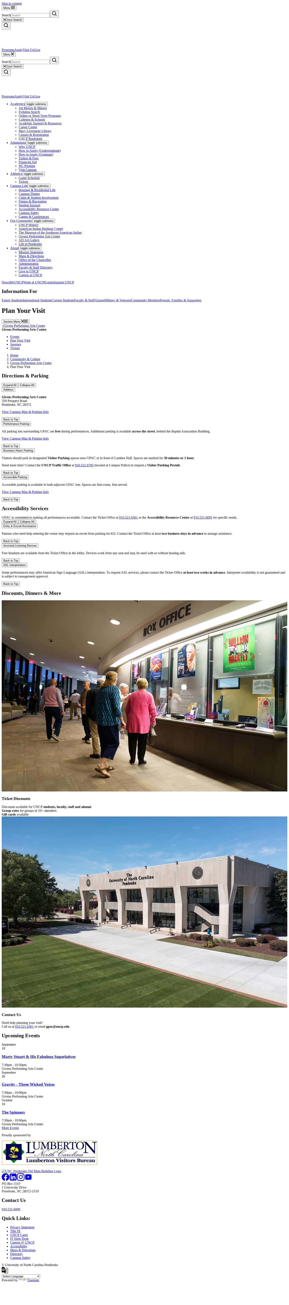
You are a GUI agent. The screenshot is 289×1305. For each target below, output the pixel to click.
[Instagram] (21, 1180)
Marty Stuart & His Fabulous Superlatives (39, 1056)
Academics (17, 104)
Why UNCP (27, 147)
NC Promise (27, 166)
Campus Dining (29, 194)
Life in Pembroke (30, 244)
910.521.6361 (128, 517)
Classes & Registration (34, 135)
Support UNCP (63, 282)
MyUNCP (16, 282)
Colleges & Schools (32, 119)
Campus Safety (29, 213)
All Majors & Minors (33, 108)
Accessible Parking (15, 477)
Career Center (28, 127)
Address (8, 389)
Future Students (12, 300)
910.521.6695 (203, 517)
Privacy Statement (22, 1227)
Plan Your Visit (20, 340)
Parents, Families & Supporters (180, 300)
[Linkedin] (13, 1180)
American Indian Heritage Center (41, 229)
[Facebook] (5, 1180)
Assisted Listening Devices (20, 545)
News (6, 282)
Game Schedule (29, 178)
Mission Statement (31, 252)
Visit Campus (28, 169)
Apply (18, 50)
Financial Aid (28, 162)
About (14, 248)
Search (6, 15)
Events (48, 282)
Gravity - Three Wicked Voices (28, 1084)
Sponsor (15, 344)
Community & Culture (25, 359)
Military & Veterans (118, 300)
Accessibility (18, 1246)
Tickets (23, 182)
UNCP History (29, 225)
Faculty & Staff (84, 300)
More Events (10, 1128)
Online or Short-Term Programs (40, 115)
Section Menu (12, 321)
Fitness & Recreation (33, 201)
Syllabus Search (29, 112)
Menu (7, 8)
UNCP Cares (19, 1235)
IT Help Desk (19, 1238)
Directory (16, 1254)
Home (14, 355)
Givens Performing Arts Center (39, 236)
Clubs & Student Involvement (38, 197)
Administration (29, 263)
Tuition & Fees (29, 158)
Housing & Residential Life (37, 190)
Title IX (15, 1231)
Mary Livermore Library (35, 131)
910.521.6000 (11, 1209)
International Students (37, 300)
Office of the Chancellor (35, 260)
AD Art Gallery (29, 240)
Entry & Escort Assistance (19, 526)
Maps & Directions (31, 256)
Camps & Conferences (34, 216)
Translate (33, 1280)
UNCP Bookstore (30, 138)
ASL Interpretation (14, 565)
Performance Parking (16, 423)
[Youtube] (28, 1180)
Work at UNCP (33, 282)
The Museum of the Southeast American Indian (50, 232)
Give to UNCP (29, 271)
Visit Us (28, 50)
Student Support (29, 205)
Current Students (63, 300)
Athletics (16, 173)
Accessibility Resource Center (39, 209)
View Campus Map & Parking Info (25, 412)
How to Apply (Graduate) (36, 154)
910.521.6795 (84, 465)
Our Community (21, 220)
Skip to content (12, 3)
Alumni (100, 300)
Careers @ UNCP (22, 1242)
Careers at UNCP (30, 275)
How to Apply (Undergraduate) (40, 150)
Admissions (18, 142)
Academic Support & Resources (40, 123)
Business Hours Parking (18, 450)
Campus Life (19, 186)
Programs (8, 50)
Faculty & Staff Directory (36, 267)
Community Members (145, 300)
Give (37, 50)
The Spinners (13, 1112)
